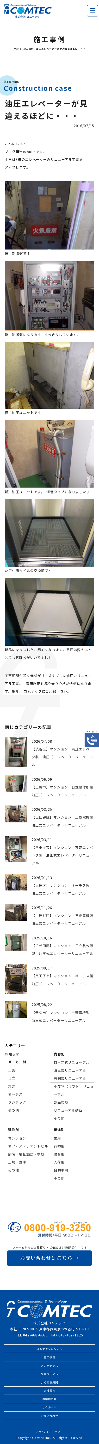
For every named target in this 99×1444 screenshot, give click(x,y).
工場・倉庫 (17, 1162)
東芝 (11, 1086)
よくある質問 (49, 1382)
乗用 (57, 1138)
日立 (11, 1078)
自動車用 (61, 1170)
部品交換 (61, 1102)
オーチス (15, 1094)
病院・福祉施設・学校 (26, 1154)
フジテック (17, 1102)
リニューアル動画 (68, 1110)
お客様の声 (49, 1399)
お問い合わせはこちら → (49, 1257)
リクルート (49, 1407)
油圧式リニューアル (70, 1070)
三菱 (11, 1070)
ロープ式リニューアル (72, 1062)
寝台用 (59, 1154)
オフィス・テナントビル (28, 1146)
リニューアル (49, 1374)
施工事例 (29, 48)
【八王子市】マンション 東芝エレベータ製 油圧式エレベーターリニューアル (62, 855)
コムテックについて (49, 1348)
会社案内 (49, 1390)
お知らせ (12, 1054)
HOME (17, 48)
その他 (13, 1110)
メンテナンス (49, 1365)
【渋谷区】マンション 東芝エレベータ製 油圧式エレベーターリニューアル (62, 757)
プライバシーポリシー (49, 1431)
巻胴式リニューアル (70, 1078)
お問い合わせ (49, 1416)
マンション (17, 1138)
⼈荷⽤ (59, 1162)
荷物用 (59, 1146)
